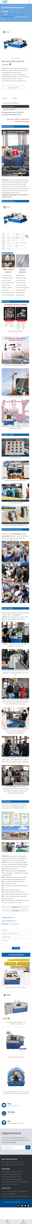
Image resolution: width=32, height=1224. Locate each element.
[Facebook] (18, 1205)
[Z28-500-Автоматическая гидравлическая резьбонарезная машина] (16, 1006)
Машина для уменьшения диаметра (11, 1179)
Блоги (18, 1164)
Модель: (5, 98)
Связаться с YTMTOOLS (9, 109)
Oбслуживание (22, 1191)
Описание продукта (8, 106)
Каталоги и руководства (8, 1164)
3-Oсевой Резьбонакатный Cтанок (11, 1176)
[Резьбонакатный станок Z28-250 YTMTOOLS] (16, 971)
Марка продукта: (7, 103)
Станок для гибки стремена (9, 1184)
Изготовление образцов (9, 1193)
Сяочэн (26, 1202)
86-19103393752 (14, 924)
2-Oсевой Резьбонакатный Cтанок (11, 1174)
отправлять (17, 948)
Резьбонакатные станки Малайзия (16, 1057)
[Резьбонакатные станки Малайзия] (16, 1041)
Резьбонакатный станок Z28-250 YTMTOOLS (16, 987)
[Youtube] (25, 1205)
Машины (8, 1162)
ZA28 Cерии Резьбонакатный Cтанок (12, 1171)
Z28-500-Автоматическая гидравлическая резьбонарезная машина (16, 1022)
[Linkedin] (22, 1205)
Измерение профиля (23, 1196)
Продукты (15, 1162)
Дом (3, 1162)
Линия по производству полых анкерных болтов (15, 1181)
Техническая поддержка (8, 1196)
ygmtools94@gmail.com (13, 1105)
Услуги (21, 1162)
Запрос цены (12, 87)
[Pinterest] (28, 1205)
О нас (23, 1164)
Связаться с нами (11, 1191)
